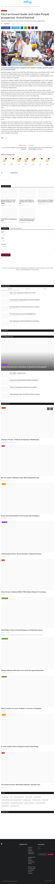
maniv (11, 322)
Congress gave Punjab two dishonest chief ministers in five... (26, 202)
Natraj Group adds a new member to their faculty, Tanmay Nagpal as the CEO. (40, 148)
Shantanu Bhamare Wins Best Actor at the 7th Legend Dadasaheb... (22, 670)
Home (2, 6)
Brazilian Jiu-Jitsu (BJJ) (40, 803)
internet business (5, 803)
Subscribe (50, 854)
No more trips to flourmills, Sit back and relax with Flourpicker (14, 148)
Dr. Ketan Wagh (5, 797)
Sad (40, 164)
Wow (47, 164)
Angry (33, 164)
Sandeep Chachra (27, 800)
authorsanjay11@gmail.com (6, 442)
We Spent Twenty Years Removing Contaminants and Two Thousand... (31, 870)
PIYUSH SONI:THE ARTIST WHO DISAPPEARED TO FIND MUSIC (24, 380)
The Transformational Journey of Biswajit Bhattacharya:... (23, 314)
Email (2, 238)
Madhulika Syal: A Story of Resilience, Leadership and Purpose (31, 860)
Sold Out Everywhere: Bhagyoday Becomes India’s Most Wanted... (25, 299)
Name (2, 232)
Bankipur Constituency (29, 803)
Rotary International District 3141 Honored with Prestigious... (20, 516)
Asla (11, 797)
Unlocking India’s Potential (16, 803)
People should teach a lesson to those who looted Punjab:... (27, 219)
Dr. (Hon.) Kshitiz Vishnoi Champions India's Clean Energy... (20, 746)
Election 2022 (10, 6)
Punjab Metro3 (7, 23)
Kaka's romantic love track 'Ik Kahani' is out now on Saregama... (21, 708)
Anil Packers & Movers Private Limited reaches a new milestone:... (25, 306)
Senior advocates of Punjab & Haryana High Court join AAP (45, 201)
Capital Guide (45, 800)
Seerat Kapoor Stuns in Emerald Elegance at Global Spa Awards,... (22, 630)
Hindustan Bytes (13, 294)
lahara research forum (18, 797)
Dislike (11, 164)
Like (4, 164)
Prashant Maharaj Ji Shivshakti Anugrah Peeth (11, 800)
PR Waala (3, 632)
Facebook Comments (16, 228)
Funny (26, 164)
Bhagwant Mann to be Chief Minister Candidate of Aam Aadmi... (8, 202)
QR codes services (36, 800)
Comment (3, 244)
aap (6, 138)
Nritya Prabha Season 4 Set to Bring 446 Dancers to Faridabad (24, 321)
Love (19, 164)
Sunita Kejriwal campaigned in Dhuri (9, 219)
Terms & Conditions (48, 881)
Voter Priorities (37, 797)
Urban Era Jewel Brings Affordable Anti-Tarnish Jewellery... (24, 387)
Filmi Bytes (36, 269)
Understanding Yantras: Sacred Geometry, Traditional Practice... (21, 554)
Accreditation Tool (14, 806)
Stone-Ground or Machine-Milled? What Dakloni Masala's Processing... (24, 592)
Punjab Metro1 (4, 710)
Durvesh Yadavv (13, 308)
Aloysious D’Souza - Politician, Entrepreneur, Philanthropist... (20, 439)
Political (5, 6)
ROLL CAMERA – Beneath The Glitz (17, 373)
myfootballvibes (5, 806)
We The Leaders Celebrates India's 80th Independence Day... (20, 478)
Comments (5, 228)
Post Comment (5, 255)
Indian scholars (28, 797)
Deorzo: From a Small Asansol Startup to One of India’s (22, 292)
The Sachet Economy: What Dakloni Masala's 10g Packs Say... (21, 784)
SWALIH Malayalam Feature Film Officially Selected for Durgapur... (25, 394)
